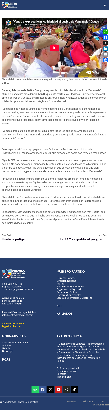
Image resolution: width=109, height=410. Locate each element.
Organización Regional (69, 289)
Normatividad (99, 349)
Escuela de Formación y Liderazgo (74, 297)
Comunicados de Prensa (15, 342)
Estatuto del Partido (78, 349)
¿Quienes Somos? (66, 278)
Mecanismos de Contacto (71, 343)
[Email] (105, 54)
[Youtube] (58, 389)
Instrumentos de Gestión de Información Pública (78, 359)
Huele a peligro (14, 238)
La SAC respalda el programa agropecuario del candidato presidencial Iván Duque (83, 238)
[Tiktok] (74, 389)
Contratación (64, 355)
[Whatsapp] (35, 389)
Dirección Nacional (66, 280)
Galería (6, 348)
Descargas (7, 351)
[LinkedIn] (105, 49)
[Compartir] (105, 60)
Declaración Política (67, 292)
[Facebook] (42, 389)
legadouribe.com (11, 326)
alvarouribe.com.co (13, 323)
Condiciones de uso (67, 371)
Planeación (80, 352)
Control (93, 352)
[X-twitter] (50, 389)
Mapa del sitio (64, 376)
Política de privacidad (68, 368)
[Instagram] (66, 389)
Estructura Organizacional (70, 286)
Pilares (60, 283)
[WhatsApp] (105, 32)
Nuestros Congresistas (69, 295)
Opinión (6, 345)
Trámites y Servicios (83, 355)
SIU (59, 306)
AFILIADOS (65, 313)
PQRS (6, 359)
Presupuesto (65, 352)
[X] (105, 43)
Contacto (61, 373)
